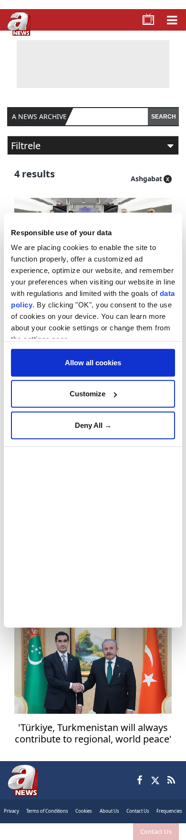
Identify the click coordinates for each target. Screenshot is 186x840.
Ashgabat (146, 178)
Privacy (11, 811)
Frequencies (169, 811)
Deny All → (93, 425)
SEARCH (163, 116)
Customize (87, 394)
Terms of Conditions (47, 811)
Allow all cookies (93, 362)
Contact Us (156, 831)
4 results (34, 173)
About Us (109, 811)
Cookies (83, 811)
